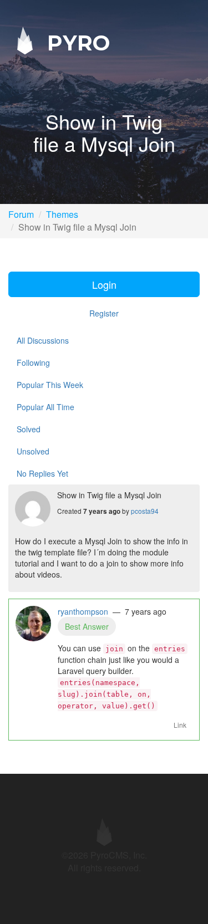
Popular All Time (45, 406)
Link (180, 724)
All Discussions (43, 340)
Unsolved (33, 451)
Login (104, 284)
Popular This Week (50, 384)
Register (104, 313)
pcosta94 (145, 510)
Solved (28, 429)
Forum (21, 214)
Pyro (75, 42)
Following (33, 362)
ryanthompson (83, 611)
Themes (62, 214)
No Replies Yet (42, 473)
